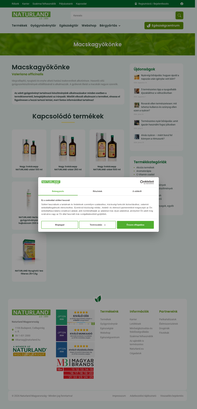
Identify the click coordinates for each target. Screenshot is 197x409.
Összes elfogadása (135, 225)
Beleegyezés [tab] (58, 191)
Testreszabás (96, 225)
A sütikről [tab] (137, 191)
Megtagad (59, 225)
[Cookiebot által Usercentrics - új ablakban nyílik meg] (142, 182)
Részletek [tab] (97, 191)
